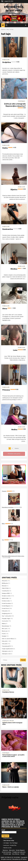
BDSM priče (5, 583)
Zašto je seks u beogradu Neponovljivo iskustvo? (15, 105)
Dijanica (18, 189)
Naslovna (5, 850)
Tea (7, 539)
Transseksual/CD (6, 646)
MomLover (4, 631)
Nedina (18, 429)
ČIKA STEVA (5, 588)
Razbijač (4, 636)
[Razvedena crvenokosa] (14, 515)
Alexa (9, 309)
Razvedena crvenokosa (12, 507)
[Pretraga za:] (11, 659)
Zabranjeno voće (6, 651)
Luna (19, 350)
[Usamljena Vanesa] (14, 677)
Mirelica (18, 269)
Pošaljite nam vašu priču (18, 852)
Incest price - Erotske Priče (9, 845)
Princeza (10, 390)
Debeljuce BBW (6, 593)
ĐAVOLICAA (5, 598)
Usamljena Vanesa (8, 692)
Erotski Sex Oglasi (7, 838)
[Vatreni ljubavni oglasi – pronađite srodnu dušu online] (14, 740)
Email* (3, 830)
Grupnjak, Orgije (6, 618)
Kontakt (22, 854)
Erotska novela (5, 601)
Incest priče (5, 621)
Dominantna (11, 229)
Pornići (3, 633)
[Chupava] (14, 499)
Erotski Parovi (5, 608)
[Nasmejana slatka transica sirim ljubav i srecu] (14, 565)
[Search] (26, 25)
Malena (4, 623)
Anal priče (4, 580)
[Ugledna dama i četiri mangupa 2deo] (14, 708)
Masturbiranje (5, 626)
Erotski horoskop (6, 603)
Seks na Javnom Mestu (8, 638)
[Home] (3, 25)
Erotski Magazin (21, 101)
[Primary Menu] (7, 25)
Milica (7, 523)
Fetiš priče (4, 611)
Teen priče (4, 643)
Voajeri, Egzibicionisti (7, 648)
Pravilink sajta (7, 854)
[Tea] (14, 547)
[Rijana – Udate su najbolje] (14, 772)
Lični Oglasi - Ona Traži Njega (10, 843)
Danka (9, 148)
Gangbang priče (6, 613)
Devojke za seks (5, 59)
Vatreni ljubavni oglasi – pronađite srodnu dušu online (13, 755)
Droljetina (10, 62)
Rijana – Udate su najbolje (10, 787)
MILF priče (4, 628)
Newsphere (15, 859)
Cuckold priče (5, 591)
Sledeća (17, 448)
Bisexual (4, 585)
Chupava (8, 491)
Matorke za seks (7, 847)
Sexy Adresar (15, 854)
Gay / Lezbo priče (6, 616)
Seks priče (4, 641)
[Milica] (14, 531)
